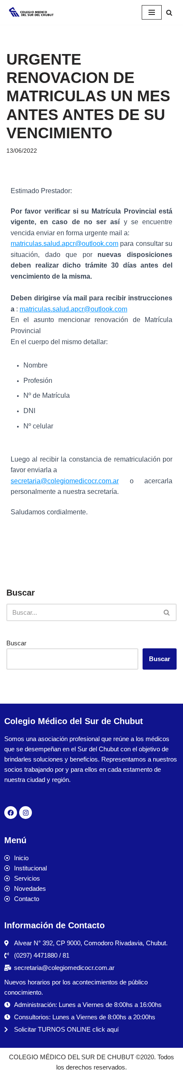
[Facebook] (10, 812)
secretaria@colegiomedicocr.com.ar (65, 481)
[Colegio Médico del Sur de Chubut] (31, 12)
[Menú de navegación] (152, 12)
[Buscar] (169, 12)
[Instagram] (25, 812)
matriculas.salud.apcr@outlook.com (64, 243)
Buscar (16, 643)
